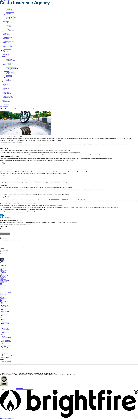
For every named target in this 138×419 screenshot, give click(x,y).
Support (3, 39)
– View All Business (9, 69)
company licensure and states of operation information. (38, 201)
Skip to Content (2, 0)
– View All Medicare (10, 30)
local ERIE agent (65, 199)
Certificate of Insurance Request (9, 45)
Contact (3, 50)
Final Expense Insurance (10, 73)
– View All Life (9, 26)
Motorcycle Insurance (10, 12)
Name (1, 228)
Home (1, 106)
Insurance (3, 6)
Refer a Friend (6, 54)
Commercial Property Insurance (11, 16)
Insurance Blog (6, 38)
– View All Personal (9, 13)
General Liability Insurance (11, 17)
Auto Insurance (9, 9)
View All (1, 302)
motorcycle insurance (55, 199)
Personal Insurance (7, 8)
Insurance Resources (7, 49)
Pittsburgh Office (7, 51)
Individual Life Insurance (10, 22)
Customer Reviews (7, 35)
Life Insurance (6, 21)
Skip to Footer (7, 0)
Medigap (7, 29)
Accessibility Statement (26, 389)
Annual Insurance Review (8, 47)
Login (32, 389)
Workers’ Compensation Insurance (12, 18)
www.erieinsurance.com (21, 212)
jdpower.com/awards (19, 388)
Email (1, 230)
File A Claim (6, 42)
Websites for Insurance (7, 418)
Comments (2, 248)
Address (1, 232)
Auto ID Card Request (8, 43)
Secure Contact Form (8, 53)
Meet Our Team (7, 34)
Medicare (5, 77)
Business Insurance (7, 14)
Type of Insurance (3, 237)
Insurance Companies (8, 37)
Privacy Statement (19, 389)
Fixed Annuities (9, 25)
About (3, 31)
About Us (6, 33)
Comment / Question (3, 239)
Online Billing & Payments (9, 41)
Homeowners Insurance (10, 10)
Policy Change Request (8, 46)
